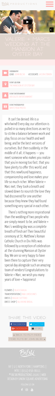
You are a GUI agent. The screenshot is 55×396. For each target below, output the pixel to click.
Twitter (38, 324)
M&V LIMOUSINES (29, 294)
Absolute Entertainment (20, 97)
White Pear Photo (17, 108)
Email (38, 329)
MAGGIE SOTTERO (19, 298)
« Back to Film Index (27, 335)
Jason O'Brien (45, 74)
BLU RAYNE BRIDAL (25, 302)
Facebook (19, 324)
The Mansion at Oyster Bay (22, 85)
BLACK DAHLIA (21, 290)
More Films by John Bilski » (27, 339)
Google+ (21, 329)
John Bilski (20, 74)
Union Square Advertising (33, 379)
